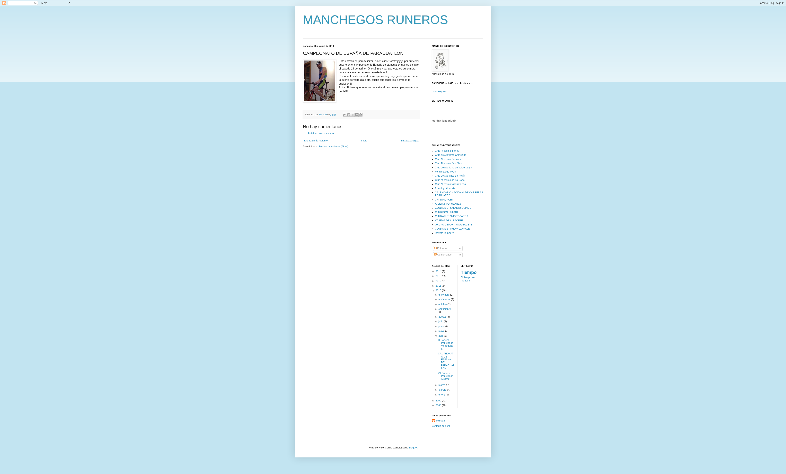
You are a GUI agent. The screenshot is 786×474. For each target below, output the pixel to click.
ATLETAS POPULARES (448, 203)
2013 (439, 276)
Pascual (440, 420)
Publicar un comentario (321, 133)
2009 (439, 400)
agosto (442, 316)
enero (442, 394)
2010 (439, 290)
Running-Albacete (445, 188)
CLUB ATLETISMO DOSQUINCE (453, 207)
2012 (439, 281)
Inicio (364, 140)
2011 (439, 285)
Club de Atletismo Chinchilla (450, 155)
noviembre (444, 299)
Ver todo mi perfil (441, 426)
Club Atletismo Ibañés (447, 150)
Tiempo (469, 272)
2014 (439, 271)
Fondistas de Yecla (445, 171)
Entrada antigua (410, 140)
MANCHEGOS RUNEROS (375, 20)
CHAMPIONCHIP (444, 199)
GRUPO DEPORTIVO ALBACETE (453, 224)
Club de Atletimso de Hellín (450, 175)
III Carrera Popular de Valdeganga (445, 344)
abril (441, 335)
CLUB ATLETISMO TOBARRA (451, 216)
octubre (442, 304)
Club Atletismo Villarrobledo (450, 184)
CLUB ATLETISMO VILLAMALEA (453, 228)
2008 (439, 405)
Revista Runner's (444, 233)
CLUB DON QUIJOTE (447, 212)
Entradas (442, 248)
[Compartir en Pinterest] (360, 115)
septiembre (444, 309)
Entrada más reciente (316, 140)
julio (441, 321)
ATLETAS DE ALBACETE (449, 220)
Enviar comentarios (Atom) (333, 146)
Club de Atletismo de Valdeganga (453, 167)
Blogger (413, 447)
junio (441, 326)
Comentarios (444, 254)
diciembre (444, 294)
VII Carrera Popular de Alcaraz (445, 376)
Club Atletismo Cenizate (448, 159)
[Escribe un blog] (349, 115)
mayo (441, 331)
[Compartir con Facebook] (357, 115)
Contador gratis (439, 92)
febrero (442, 389)
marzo (442, 385)
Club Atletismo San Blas (448, 163)
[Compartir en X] (353, 115)
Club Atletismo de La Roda (450, 180)
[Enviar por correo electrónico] (345, 115)
